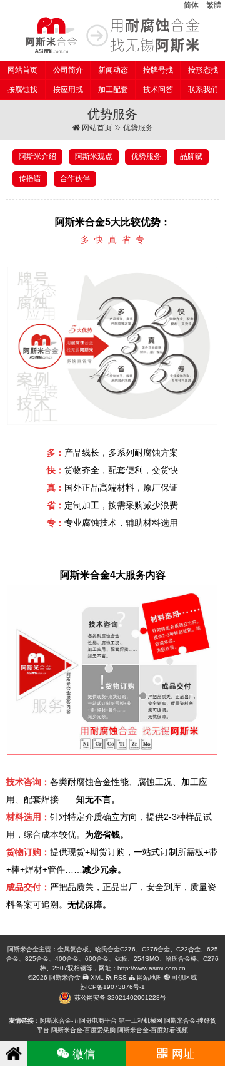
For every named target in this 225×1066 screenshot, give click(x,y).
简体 (191, 5)
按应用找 (68, 89)
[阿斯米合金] (112, 35)
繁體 (213, 5)
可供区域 (183, 977)
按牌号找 (158, 70)
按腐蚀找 (23, 89)
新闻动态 (113, 70)
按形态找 (203, 70)
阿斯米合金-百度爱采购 (83, 1030)
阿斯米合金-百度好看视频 (153, 1030)
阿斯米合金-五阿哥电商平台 (78, 1020)
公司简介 (68, 70)
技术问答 (158, 89)
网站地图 (148, 977)
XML (96, 977)
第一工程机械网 (140, 1020)
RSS (119, 977)
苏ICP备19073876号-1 (112, 986)
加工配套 (113, 89)
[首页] (13, 1053)
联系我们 (203, 89)
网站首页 (23, 70)
